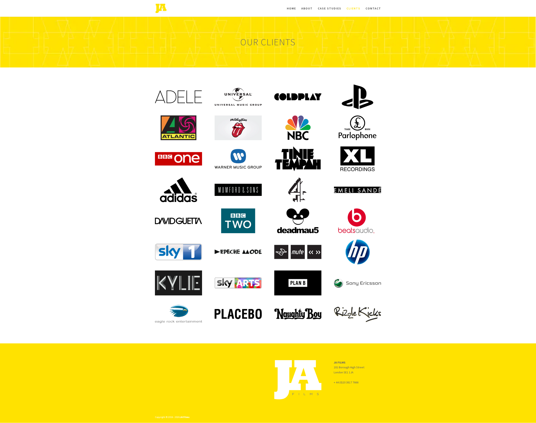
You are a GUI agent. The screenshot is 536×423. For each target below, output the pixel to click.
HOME (291, 8)
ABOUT (307, 8)
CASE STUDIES (329, 8)
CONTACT (373, 8)
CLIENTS (353, 8)
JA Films (184, 417)
